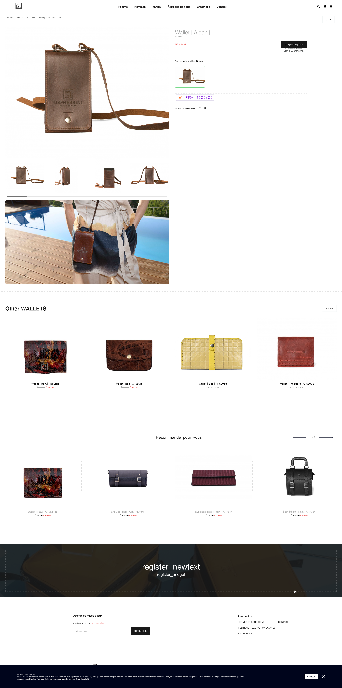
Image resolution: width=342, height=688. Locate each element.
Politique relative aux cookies (256, 627)
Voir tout (329, 308)
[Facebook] (200, 108)
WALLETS (31, 17)
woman (20, 17)
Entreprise (245, 633)
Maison (10, 17)
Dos (329, 19)
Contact (283, 621)
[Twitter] (205, 108)
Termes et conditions (251, 621)
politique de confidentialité (79, 679)
